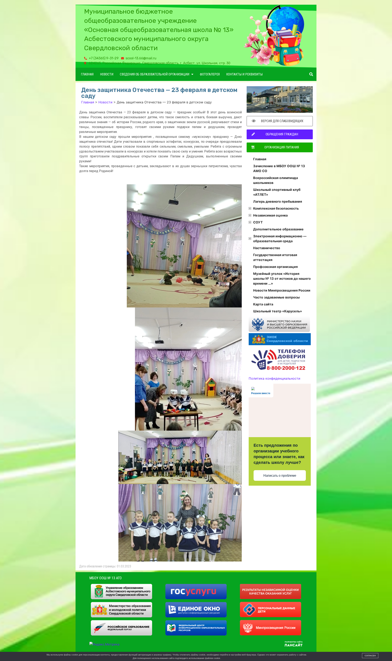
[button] (311, 74)
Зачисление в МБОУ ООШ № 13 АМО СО (279, 168)
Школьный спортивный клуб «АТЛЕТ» (277, 192)
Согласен (370, 655)
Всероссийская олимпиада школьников (275, 180)
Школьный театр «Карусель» (277, 311)
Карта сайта (263, 304)
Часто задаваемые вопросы (276, 297)
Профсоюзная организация (275, 267)
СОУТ (258, 222)
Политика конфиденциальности (274, 378)
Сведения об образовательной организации (154, 74)
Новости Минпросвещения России (281, 290)
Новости (106, 74)
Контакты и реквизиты (244, 74)
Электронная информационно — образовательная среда (279, 238)
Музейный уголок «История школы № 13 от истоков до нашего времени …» (282, 278)
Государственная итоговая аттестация (275, 257)
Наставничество (266, 248)
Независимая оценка (270, 215)
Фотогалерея (210, 74)
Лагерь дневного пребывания (277, 201)
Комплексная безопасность (276, 208)
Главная (87, 74)
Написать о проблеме (279, 475)
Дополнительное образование (278, 229)
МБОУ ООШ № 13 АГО (105, 578)
